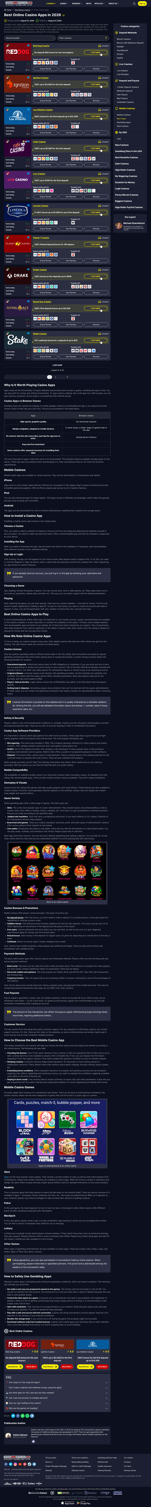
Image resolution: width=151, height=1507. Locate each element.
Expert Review (45, 69)
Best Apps (121, 118)
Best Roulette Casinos (126, 157)
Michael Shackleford (134, 223)
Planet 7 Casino (41, 238)
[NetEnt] (77, 190)
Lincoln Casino (40, 206)
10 (28, 70)
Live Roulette (123, 74)
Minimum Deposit (124, 91)
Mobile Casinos (124, 115)
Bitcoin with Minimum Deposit (130, 43)
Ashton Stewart (20, 1435)
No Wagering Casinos (126, 176)
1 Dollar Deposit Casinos (128, 87)
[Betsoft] (77, 286)
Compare (105, 46)
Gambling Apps (124, 122)
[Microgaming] (89, 190)
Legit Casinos (122, 188)
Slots (6, 1177)
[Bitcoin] (43, 62)
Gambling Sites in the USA (128, 151)
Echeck (120, 54)
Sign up (142, 3)
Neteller (120, 46)
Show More (31, 1367)
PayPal (120, 58)
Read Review (13, 1367)
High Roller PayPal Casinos (129, 207)
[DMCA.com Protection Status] (63, 1493)
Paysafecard (122, 50)
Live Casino (39, 174)
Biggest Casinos (123, 201)
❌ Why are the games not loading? (22, 1408)
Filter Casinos (65, 38)
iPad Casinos (122, 126)
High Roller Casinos (125, 170)
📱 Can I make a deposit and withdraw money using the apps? (34, 1387)
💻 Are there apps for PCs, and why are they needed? (30, 1393)
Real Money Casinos (22, 10)
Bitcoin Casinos (124, 39)
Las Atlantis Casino (43, 110)
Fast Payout (122, 94)
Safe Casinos (122, 163)
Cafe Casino (39, 142)
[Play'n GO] (81, 190)
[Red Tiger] (81, 350)
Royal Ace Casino (42, 302)
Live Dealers (122, 70)
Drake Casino (40, 270)
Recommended (12, 38)
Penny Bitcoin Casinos (126, 195)
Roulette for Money (125, 182)
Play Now (95, 52)
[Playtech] (73, 190)
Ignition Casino (40, 78)
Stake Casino (40, 334)
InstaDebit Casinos (125, 102)
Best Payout (122, 98)
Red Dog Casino (41, 46)
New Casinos (122, 145)
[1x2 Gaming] (85, 190)
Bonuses (96, 69)
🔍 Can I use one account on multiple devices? (27, 1398)
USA (119, 139)
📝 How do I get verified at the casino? (23, 1403)
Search (134, 3)
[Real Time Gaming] (73, 62)
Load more (57, 365)
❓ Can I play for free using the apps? (23, 1382)
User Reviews (71, 69)
